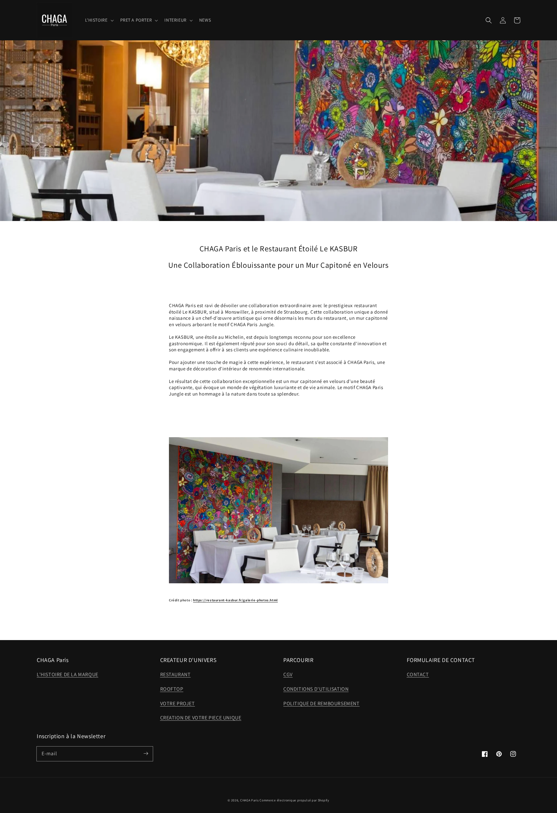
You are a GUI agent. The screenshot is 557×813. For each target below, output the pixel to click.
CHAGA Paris (249, 800)
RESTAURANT (175, 674)
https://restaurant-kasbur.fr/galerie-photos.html (235, 600)
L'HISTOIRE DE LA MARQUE (67, 674)
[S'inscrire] (146, 754)
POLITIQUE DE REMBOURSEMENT (321, 703)
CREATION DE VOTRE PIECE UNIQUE (200, 717)
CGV (288, 674)
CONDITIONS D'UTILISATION (315, 689)
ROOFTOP (171, 689)
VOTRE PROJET (177, 703)
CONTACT (418, 674)
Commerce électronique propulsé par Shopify (294, 800)
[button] (489, 20)
